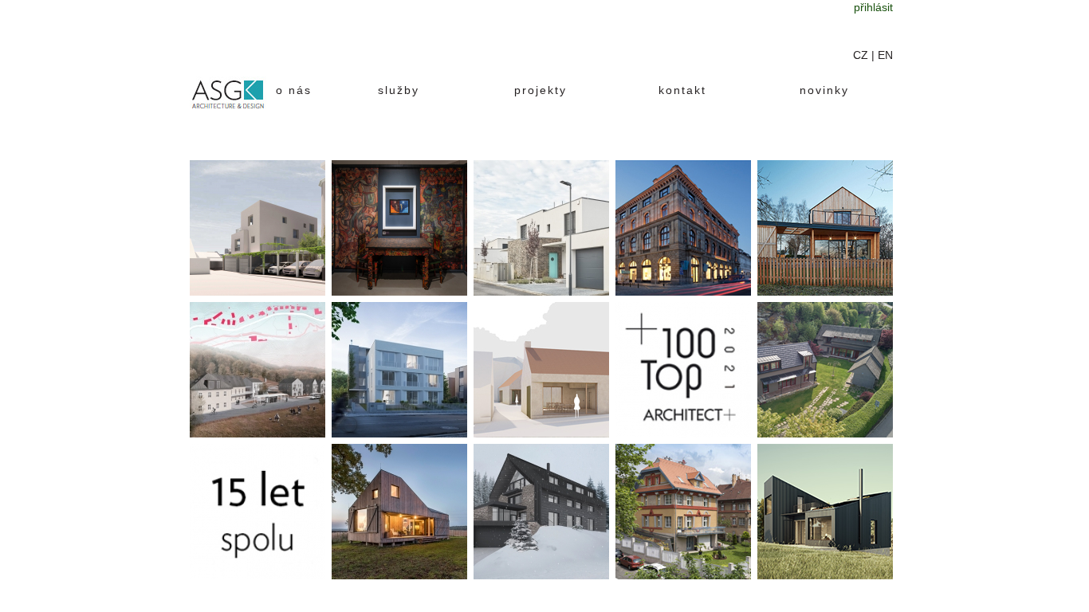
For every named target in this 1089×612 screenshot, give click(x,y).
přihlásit (873, 7)
